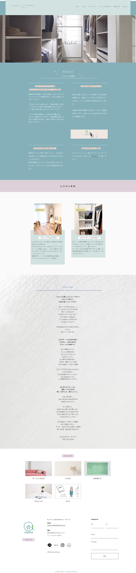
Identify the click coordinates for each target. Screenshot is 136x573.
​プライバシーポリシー (53, 552)
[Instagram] (62, 545)
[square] (56, 545)
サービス (94, 156)
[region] (47, 235)
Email (93, 534)
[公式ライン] (49, 545)
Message (94, 541)
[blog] (69, 545)
